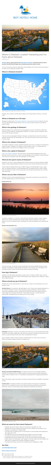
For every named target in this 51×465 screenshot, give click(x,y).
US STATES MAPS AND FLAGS (9, 447)
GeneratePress (32, 463)
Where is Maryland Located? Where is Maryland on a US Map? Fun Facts (17, 456)
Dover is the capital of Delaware (9, 153)
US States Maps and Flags (8, 453)
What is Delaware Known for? (9, 450)
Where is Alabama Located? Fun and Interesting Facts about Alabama (17, 457)
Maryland (24, 122)
